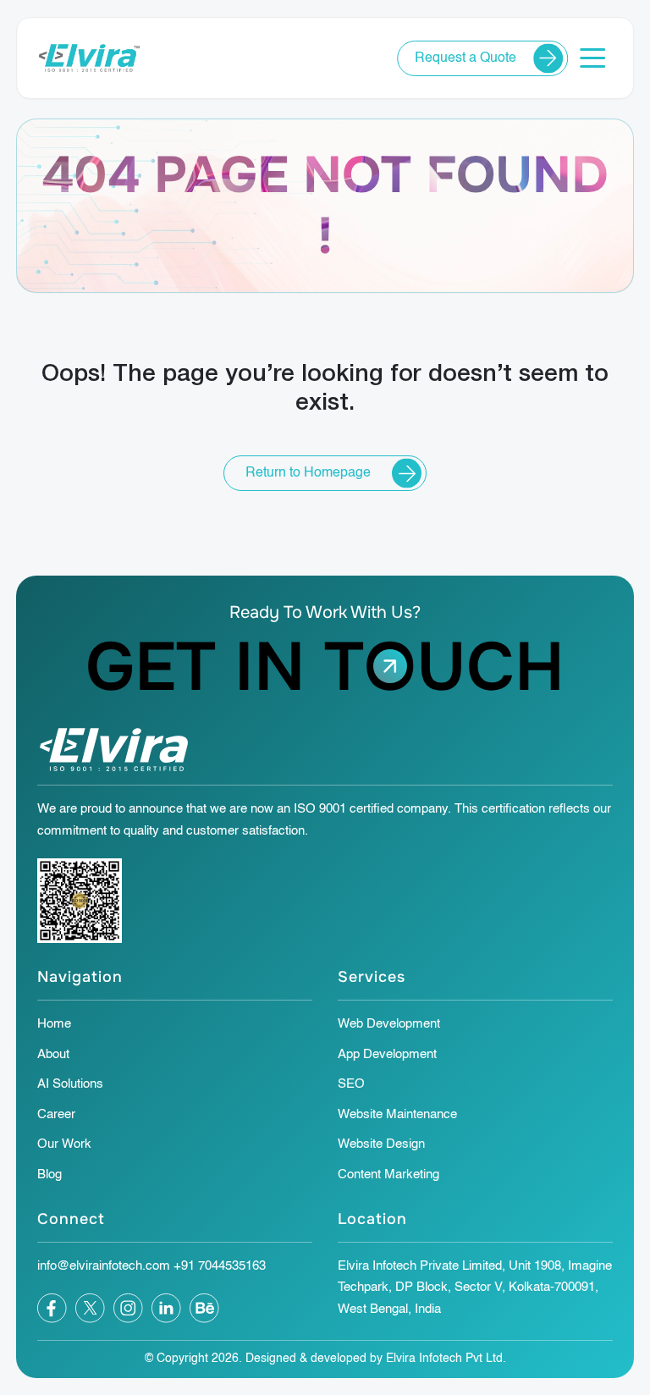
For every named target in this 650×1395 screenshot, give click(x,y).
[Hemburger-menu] (593, 58)
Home (54, 1023)
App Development (387, 1054)
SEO (351, 1084)
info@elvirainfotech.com (103, 1266)
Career (56, 1114)
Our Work (64, 1144)
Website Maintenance (397, 1114)
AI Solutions (70, 1084)
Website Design (381, 1144)
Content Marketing (388, 1174)
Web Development (389, 1023)
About (53, 1054)
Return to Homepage (308, 473)
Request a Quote (465, 58)
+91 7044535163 (220, 1266)
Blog (49, 1174)
